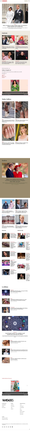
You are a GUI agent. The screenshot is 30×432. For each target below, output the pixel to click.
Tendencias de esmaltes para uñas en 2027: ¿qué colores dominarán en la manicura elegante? (18, 300)
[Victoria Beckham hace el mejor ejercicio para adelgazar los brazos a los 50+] (6, 254)
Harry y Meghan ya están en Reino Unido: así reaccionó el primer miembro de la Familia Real (15, 26)
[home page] (4, 1)
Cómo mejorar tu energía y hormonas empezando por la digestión (14, 272)
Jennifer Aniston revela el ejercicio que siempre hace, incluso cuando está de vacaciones (14, 236)
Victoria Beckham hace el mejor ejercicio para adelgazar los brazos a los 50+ (13, 254)
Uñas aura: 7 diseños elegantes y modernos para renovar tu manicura (18, 359)
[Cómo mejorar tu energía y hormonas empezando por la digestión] (6, 272)
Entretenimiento (13, 307)
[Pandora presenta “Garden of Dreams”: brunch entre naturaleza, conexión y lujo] (21, 266)
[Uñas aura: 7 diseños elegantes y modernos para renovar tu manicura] (6, 360)
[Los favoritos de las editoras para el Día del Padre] (21, 236)
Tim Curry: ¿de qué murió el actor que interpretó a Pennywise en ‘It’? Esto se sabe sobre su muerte (21, 62)
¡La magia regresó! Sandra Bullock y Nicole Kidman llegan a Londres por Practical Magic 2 (19, 309)
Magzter (3, 77)
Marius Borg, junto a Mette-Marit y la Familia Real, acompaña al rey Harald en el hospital (8, 47)
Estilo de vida (27, 233)
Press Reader (4, 76)
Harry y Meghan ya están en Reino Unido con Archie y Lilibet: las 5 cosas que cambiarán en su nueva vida (21, 211)
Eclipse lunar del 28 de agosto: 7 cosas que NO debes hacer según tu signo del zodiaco (19, 291)
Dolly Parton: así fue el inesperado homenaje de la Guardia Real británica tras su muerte (8, 227)
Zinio (3, 75)
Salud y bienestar (13, 233)
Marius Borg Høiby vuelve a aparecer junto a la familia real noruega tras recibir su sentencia (21, 227)
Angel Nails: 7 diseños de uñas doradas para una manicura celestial (21, 121)
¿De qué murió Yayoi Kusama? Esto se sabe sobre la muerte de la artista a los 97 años (21, 47)
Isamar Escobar (17, 184)
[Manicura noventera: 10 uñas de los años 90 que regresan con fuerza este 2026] (6, 343)
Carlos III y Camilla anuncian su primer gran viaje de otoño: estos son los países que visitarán (8, 211)
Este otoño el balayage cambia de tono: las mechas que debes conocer (21, 143)
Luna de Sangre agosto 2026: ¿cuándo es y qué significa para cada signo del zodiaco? (15, 334)
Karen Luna (15, 301)
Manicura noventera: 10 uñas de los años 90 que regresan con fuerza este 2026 (18, 342)
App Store (3, 74)
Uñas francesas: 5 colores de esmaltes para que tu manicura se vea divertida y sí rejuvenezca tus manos (8, 143)
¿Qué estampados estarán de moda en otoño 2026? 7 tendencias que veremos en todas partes (8, 121)
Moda (2, 119)
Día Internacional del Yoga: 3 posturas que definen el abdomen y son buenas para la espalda (13, 245)
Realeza (15, 24)
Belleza (16, 119)
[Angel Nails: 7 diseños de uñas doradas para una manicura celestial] (21, 109)
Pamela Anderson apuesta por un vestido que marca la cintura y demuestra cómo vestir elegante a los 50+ (19, 350)
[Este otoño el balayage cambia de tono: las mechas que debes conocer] (21, 132)
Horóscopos (15, 332)
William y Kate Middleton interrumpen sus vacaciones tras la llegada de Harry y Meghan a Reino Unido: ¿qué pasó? (15, 180)
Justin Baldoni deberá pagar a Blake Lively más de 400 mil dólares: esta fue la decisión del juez (8, 62)
